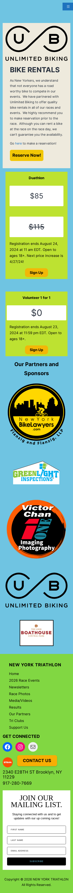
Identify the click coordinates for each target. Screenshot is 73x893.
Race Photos (19, 694)
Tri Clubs (16, 721)
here (18, 143)
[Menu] (68, 6)
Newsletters (19, 687)
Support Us (18, 727)
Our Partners (19, 714)
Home (14, 674)
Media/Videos (20, 700)
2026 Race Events (24, 680)
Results (15, 707)
